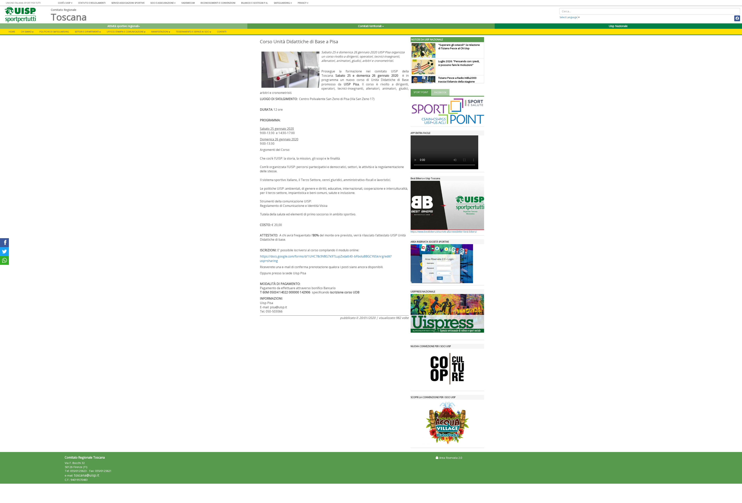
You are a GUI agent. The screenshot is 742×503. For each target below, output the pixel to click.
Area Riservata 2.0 (450, 458)
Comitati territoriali (370, 26)
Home (12, 31)
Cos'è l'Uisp (64, 2)
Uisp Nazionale (618, 26)
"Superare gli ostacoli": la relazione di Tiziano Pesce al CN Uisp (459, 46)
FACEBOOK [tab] (440, 92)
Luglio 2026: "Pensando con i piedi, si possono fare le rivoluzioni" (458, 63)
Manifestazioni (159, 31)
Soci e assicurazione (162, 2)
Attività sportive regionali (122, 26)
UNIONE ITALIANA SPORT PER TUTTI (23, 2)
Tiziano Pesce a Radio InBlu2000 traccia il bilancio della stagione (457, 79)
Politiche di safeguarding (54, 31)
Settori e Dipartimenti (87, 31)
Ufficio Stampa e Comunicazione (125, 31)
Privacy (302, 2)
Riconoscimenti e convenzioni (218, 2)
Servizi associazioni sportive (128, 2)
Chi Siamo (26, 31)
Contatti (221, 31)
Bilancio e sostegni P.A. (254, 2)
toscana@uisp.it (86, 475)
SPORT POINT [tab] (421, 92)
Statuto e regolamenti (92, 2)
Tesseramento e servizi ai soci (192, 31)
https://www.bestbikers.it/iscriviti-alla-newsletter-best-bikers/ (444, 231)
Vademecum (188, 2)
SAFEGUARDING (282, 2)
